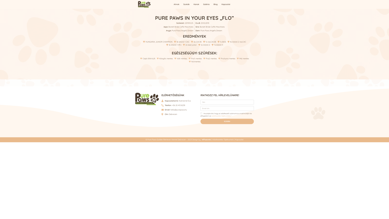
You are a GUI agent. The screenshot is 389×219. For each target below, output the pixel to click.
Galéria (206, 4)
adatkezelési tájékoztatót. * (222, 116)
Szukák (186, 4)
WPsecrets (206, 139)
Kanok (196, 4)
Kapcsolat (226, 4)
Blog (215, 4)
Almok (176, 4)
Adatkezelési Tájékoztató (223, 139)
